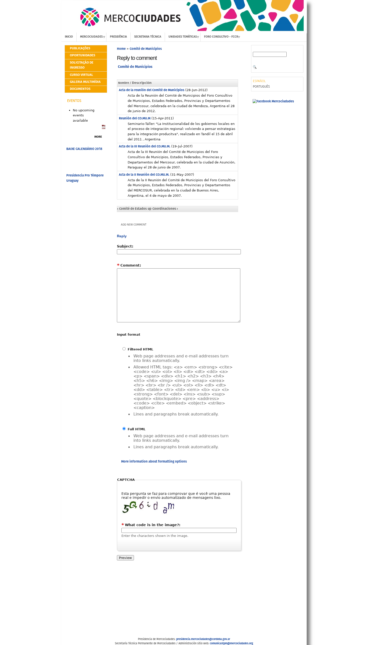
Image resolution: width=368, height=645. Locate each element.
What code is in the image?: (150, 525)
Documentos (80, 89)
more (98, 137)
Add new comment (133, 224)
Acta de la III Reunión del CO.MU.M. (144, 146)
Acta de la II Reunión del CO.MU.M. (144, 174)
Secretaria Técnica (147, 36)
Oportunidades (82, 55)
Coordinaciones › (165, 208)
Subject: (125, 246)
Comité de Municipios (146, 49)
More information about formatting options (154, 461)
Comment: (129, 265)
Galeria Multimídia (85, 82)
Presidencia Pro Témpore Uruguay (85, 178)
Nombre (123, 83)
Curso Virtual (81, 75)
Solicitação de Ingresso (81, 65)
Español (259, 81)
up (149, 208)
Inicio (69, 36)
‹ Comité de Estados (132, 208)
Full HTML (135, 429)
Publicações (80, 48)
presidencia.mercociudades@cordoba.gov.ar (203, 639)
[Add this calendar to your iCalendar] (104, 128)
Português (261, 86)
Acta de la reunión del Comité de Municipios (151, 90)
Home (121, 49)
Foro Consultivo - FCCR (221, 36)
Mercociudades (91, 36)
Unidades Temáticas (182, 36)
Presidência (118, 36)
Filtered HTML (139, 349)
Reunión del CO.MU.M (134, 118)
